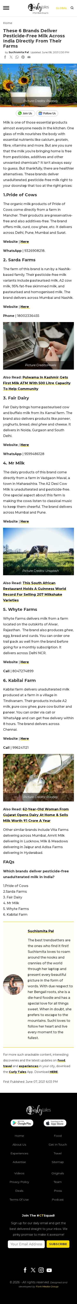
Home (7, 23)
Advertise (19, 1162)
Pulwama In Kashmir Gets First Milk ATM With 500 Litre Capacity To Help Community (37, 383)
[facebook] (5, 57)
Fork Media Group (47, 1286)
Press (58, 1191)
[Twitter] (33, 1270)
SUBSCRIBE (58, 1244)
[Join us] (26, 113)
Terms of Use (19, 1199)
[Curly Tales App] (22, 1123)
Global (61, 8)
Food (58, 1136)
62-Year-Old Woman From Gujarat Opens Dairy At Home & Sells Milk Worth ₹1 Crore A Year (36, 815)
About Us (19, 1144)
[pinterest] (23, 57)
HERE (54, 1072)
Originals (58, 1173)
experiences (28, 1066)
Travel (58, 1153)
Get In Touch (58, 1144)
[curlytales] (38, 1114)
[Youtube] (49, 1270)
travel (7, 1066)
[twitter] (11, 57)
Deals (19, 1191)
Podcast (58, 1199)
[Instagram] (41, 1270)
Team (58, 1182)
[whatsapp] (17, 57)
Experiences (19, 1153)
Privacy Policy (19, 1182)
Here (25, 242)
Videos (19, 1173)
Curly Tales (17, 1072)
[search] (72, 8)
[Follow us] (48, 113)
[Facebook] (25, 1270)
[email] (29, 57)
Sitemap (58, 1162)
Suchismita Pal (19, 52)
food (61, 1060)
